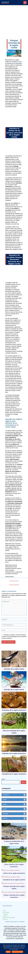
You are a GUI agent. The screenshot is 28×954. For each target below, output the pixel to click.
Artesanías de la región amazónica (14, 710)
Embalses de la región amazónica (14, 753)
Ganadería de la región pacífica (14, 880)
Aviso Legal (6, 912)
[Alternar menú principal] (25, 2)
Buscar (3, 779)
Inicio (4, 910)
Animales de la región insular (14, 689)
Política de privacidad (17, 951)
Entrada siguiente (14, 584)
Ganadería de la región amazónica (14, 774)
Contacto (5, 914)
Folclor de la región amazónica (14, 873)
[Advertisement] (14, 20)
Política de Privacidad (9, 917)
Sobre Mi (5, 919)
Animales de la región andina (14, 669)
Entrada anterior (14, 581)
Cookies (5, 915)
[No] (26, 948)
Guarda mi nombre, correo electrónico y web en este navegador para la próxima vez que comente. (13, 636)
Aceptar (8, 951)
